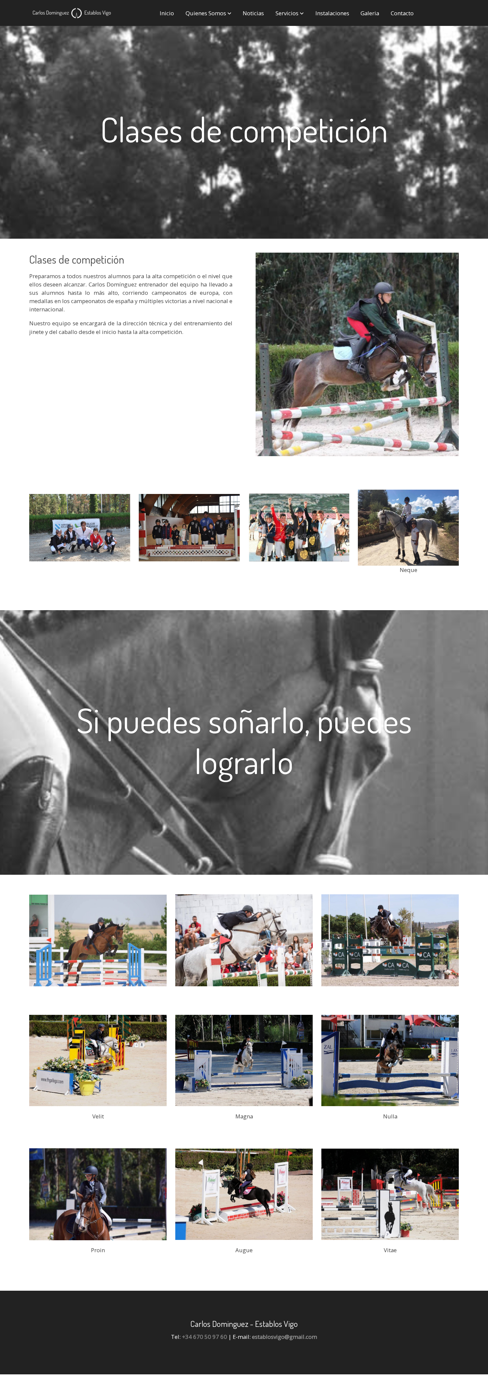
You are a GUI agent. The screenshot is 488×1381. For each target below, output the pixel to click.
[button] (208, 13)
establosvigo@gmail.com (284, 1336)
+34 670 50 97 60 (204, 1336)
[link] (72, 13)
